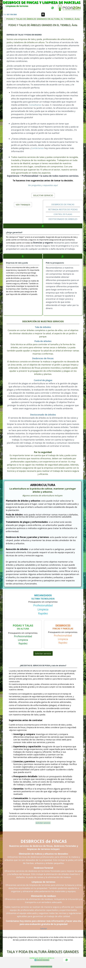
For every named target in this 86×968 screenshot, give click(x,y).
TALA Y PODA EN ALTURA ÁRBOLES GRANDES (43, 951)
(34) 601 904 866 (43, 960)
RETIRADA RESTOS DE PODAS (62, 209)
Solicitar (43, 928)
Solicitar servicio (43, 653)
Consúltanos (35, 104)
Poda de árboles (42, 341)
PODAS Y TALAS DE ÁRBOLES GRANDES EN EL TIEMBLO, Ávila (42, 25)
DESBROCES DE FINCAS (62, 204)
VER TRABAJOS (23, 204)
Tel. (10, 14)
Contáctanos (37, 148)
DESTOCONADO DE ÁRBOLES (62, 219)
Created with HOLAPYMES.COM (41, 967)
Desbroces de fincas (42, 358)
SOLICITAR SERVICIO (43, 195)
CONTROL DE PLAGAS (63, 214)
